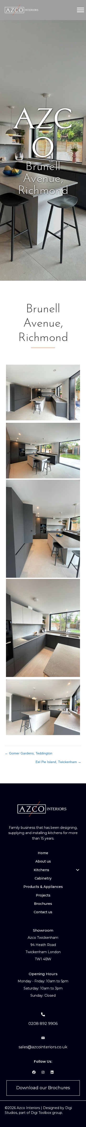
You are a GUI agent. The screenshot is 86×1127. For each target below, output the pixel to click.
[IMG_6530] (43, 529)
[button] (77, 870)
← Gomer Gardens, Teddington (28, 753)
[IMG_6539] (43, 628)
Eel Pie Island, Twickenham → (58, 762)
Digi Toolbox (41, 1113)
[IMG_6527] (43, 450)
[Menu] (80, 10)
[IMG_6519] (43, 392)
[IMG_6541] (43, 707)
